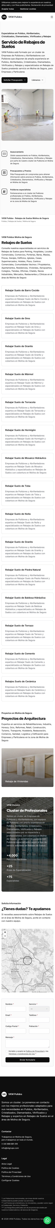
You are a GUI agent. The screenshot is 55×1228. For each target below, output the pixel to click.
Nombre (10, 1004)
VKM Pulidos (15, 17)
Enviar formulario (27, 1060)
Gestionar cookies (28, 9)
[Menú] (51, 17)
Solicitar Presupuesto (13, 80)
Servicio (33, 1004)
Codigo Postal (12, 1026)
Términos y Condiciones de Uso (22, 1054)
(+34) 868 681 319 (10, 1144)
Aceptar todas (8, 9)
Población (34, 1026)
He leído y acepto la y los (28, 1052)
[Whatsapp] (47, 1220)
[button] (27, 961)
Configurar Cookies (10, 1180)
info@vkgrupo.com (10, 1148)
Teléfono (33, 1015)
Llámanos (36, 80)
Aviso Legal (7, 1164)
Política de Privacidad (35, 1051)
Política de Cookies (10, 1168)
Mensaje (10, 1037)
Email (9, 1015)
